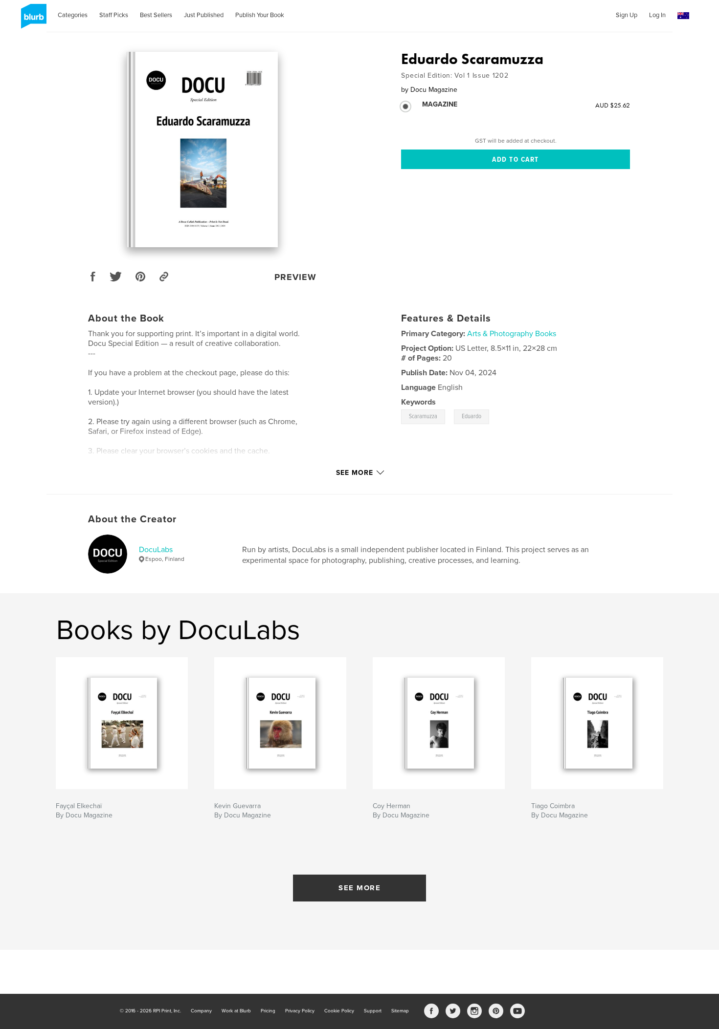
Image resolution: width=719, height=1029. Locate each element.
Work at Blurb (236, 1011)
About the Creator (132, 519)
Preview (295, 277)
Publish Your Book (259, 15)
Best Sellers (156, 15)
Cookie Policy (339, 1011)
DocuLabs (156, 550)
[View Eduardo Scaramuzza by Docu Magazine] (202, 149)
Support (373, 1011)
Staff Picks (113, 15)
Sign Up (626, 15)
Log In (657, 15)
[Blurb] (32, 20)
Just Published (204, 15)
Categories (73, 15)
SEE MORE (359, 887)
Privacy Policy (300, 1011)
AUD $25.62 (612, 105)
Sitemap (400, 1011)
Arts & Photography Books (511, 334)
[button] (683, 16)
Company (201, 1011)
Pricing (268, 1011)
